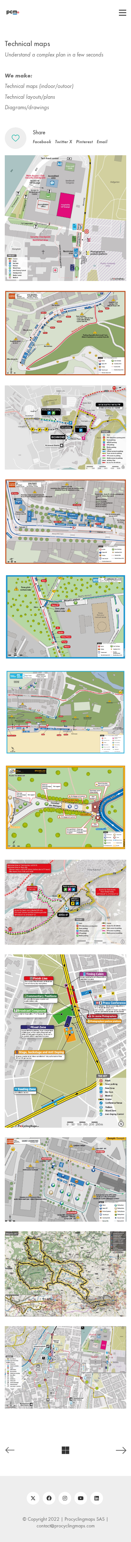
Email (102, 141)
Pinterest (84, 141)
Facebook (42, 141)
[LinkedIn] (96, 1498)
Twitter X (63, 141)
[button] (122, 12)
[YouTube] (80, 1498)
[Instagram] (65, 1498)
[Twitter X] (33, 1498)
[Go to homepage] (13, 12)
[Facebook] (49, 1498)
